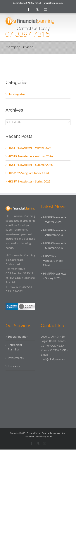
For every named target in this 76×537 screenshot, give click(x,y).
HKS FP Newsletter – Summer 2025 (30, 164)
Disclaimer (29, 436)
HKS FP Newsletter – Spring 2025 (29, 181)
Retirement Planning (15, 347)
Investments (16, 357)
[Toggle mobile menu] (68, 19)
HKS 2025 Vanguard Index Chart (28, 173)
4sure (49, 436)
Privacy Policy (33, 433)
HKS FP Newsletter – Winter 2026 (29, 147)
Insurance (14, 366)
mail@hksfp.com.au (53, 2)
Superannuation (18, 336)
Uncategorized (17, 94)
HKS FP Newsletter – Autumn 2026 (30, 156)
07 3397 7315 (59, 350)
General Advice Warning (53, 433)
